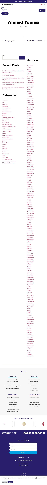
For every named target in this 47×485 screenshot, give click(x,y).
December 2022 (30, 146)
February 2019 (30, 230)
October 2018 (30, 237)
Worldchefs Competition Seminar (12, 388)
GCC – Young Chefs (6, 131)
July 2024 (29, 111)
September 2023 (30, 129)
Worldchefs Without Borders (8, 162)
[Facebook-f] (25, 433)
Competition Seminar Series (12, 381)
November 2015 (30, 301)
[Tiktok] (44, 433)
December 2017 (30, 255)
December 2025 (30, 80)
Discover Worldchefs (7, 4)
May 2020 (29, 202)
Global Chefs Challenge (7, 135)
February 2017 (30, 274)
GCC (3, 128)
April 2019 (29, 226)
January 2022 (30, 166)
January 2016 (30, 297)
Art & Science (34, 388)
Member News (5, 142)
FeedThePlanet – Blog (7, 124)
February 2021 (30, 186)
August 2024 (30, 109)
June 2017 (29, 266)
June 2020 (29, 201)
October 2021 (30, 171)
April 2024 (29, 117)
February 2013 (30, 356)
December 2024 (30, 102)
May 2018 (29, 246)
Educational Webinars (34, 390)
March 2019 (29, 228)
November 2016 (30, 279)
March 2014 (29, 334)
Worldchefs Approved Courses (34, 383)
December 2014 (30, 317)
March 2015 (29, 316)
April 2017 (29, 270)
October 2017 (30, 259)
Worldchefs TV (13, 406)
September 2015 (30, 305)
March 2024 (29, 118)
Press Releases (5, 150)
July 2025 (29, 89)
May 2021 (29, 180)
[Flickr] (41, 433)
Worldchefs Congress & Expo (8, 161)
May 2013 (29, 352)
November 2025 (30, 82)
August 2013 (30, 347)
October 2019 (30, 215)
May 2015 (29, 312)
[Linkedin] (30, 433)
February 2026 (30, 76)
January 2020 (30, 210)
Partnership (4, 148)
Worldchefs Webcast (13, 404)
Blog (3, 102)
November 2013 (30, 341)
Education (4, 120)
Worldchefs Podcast (13, 402)
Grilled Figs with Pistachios (8, 75)
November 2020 (30, 191)
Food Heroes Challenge (34, 400)
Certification (5, 106)
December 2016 (30, 277)
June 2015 (29, 310)
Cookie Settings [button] (4, 482)
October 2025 (30, 84)
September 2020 (30, 195)
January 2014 (30, 337)
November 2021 (30, 170)
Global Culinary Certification (34, 379)
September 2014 (30, 323)
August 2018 (30, 241)
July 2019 (29, 221)
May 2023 (29, 137)
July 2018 (29, 243)
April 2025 (29, 95)
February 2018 (30, 252)
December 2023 (30, 124)
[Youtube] (33, 433)
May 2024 (29, 115)
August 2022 (30, 153)
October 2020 (30, 193)
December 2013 (30, 339)
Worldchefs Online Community (13, 397)
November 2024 (30, 104)
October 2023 (30, 128)
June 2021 (29, 179)
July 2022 (29, 155)
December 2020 (30, 190)
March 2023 (29, 140)
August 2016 (30, 285)
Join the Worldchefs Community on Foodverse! (23, 1)
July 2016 (29, 286)
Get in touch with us (24, 463)
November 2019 (30, 213)
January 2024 (30, 122)
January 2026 (30, 78)
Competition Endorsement (13, 383)
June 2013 (29, 350)
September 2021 (30, 173)
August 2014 (30, 325)
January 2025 (30, 100)
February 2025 (30, 98)
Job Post (4, 141)
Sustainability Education (34, 397)
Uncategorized (5, 153)
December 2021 (30, 168)
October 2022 (30, 149)
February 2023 (30, 142)
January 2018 (30, 253)
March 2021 (29, 184)
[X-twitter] (36, 433)
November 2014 (30, 319)
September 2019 (30, 217)
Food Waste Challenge (34, 402)
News (3, 146)
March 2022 (29, 162)
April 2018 (29, 248)
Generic (4, 133)
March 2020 (29, 206)
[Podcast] (38, 433)
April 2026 (29, 73)
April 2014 (29, 332)
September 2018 (30, 239)
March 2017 (29, 272)
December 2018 (30, 233)
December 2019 (30, 212)
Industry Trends (5, 137)
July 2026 (29, 67)
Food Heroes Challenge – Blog (8, 126)
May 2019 (29, 224)
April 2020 (29, 204)
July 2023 (29, 133)
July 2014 (29, 326)
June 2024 (29, 113)
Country (4, 115)
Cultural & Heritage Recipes (8, 117)
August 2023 (30, 131)
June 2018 (29, 244)
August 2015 (30, 306)
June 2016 (29, 288)
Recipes (4, 152)
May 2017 (29, 268)
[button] (44, 424)
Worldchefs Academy (7, 159)
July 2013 (29, 348)
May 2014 (29, 330)
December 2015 (30, 299)
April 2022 (29, 160)
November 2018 (30, 235)
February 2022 (30, 164)
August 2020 (30, 197)
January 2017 (30, 275)
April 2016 (29, 292)
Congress (4, 113)
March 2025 (29, 97)
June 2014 (29, 328)
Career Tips (4, 104)
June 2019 (29, 222)
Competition (5, 110)
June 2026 (29, 69)
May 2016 (29, 290)
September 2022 (30, 151)
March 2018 (29, 250)
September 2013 (30, 345)
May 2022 (29, 159)
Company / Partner (6, 108)
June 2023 (29, 135)
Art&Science (5, 100)
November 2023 (30, 126)
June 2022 (29, 157)
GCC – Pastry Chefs (6, 130)
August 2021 (30, 175)
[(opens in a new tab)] (16, 424)
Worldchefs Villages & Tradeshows (12, 409)
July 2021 (29, 177)
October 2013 (30, 343)
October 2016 (30, 281)
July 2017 (29, 264)
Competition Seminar (7, 111)
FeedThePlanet (5, 122)
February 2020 (30, 208)
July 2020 (29, 199)
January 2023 (30, 144)
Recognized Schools (34, 381)
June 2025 (29, 91)
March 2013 (29, 354)
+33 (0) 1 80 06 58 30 (24, 465)
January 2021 (30, 188)
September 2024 (30, 107)
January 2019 (30, 232)
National (4, 144)
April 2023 (29, 139)
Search (3, 55)
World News (5, 157)
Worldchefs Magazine (13, 400)
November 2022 (30, 148)
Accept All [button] (10, 482)
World (3, 155)
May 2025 (29, 93)
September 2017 (30, 261)
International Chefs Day (7, 139)
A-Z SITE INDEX (23, 473)
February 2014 (30, 336)
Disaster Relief (5, 119)
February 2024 (30, 120)
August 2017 (30, 263)
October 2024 (30, 106)
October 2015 (30, 303)
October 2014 (30, 321)
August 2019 (30, 219)
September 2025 (30, 86)
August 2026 (30, 65)
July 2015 (29, 308)
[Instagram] (27, 433)
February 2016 (30, 295)
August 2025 (30, 87)
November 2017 (30, 257)
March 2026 (29, 75)
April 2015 (29, 314)
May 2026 (29, 71)
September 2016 (30, 283)
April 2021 (29, 182)
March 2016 (29, 294)
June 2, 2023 (24, 26)
